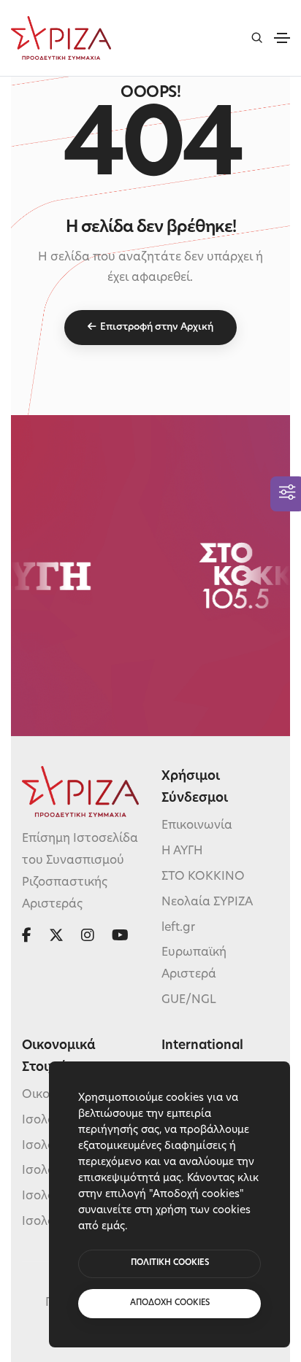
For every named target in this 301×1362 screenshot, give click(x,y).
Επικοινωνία (196, 826)
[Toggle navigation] (282, 38)
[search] (257, 37)
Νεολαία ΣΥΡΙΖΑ (207, 902)
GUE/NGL (188, 1000)
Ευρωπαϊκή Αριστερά (193, 963)
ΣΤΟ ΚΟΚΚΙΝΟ (203, 877)
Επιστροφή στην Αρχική (156, 327)
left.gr (178, 928)
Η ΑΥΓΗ (182, 851)
